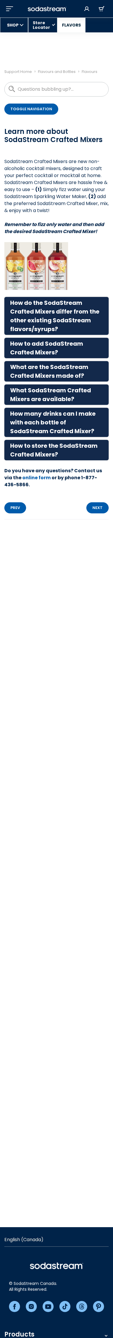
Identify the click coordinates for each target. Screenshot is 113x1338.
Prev (15, 507)
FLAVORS (71, 25)
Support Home (18, 71)
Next (97, 507)
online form (36, 477)
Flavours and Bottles (57, 71)
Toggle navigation (31, 109)
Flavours (89, 71)
